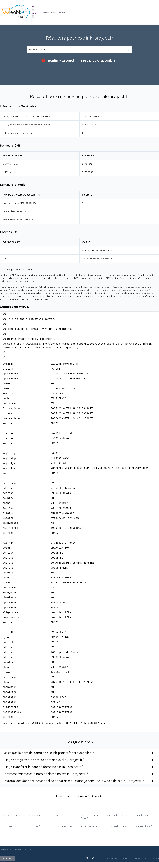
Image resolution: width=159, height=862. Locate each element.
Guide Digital (17, 849)
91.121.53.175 (27, 219)
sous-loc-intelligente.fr (118, 815)
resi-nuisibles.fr (140, 815)
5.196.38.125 (88, 163)
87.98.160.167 (27, 211)
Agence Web (5, 849)
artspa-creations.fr (64, 826)
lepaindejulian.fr (89, 826)
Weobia (118, 858)
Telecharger (29, 849)
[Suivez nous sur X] (86, 858)
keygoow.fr (34, 815)
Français (6, 858)
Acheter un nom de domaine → (56, 12)
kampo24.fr (34, 826)
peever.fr (59, 815)
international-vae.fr (142, 826)
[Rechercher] (129, 49)
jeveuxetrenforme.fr (12, 815)
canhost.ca (8, 826)
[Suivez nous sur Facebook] (92, 858)
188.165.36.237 (28, 203)
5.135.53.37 (87, 172)
